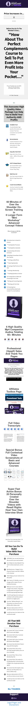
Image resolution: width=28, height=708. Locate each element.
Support (14, 694)
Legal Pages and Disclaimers (14, 703)
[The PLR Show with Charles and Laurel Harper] (14, 4)
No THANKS (14, 688)
